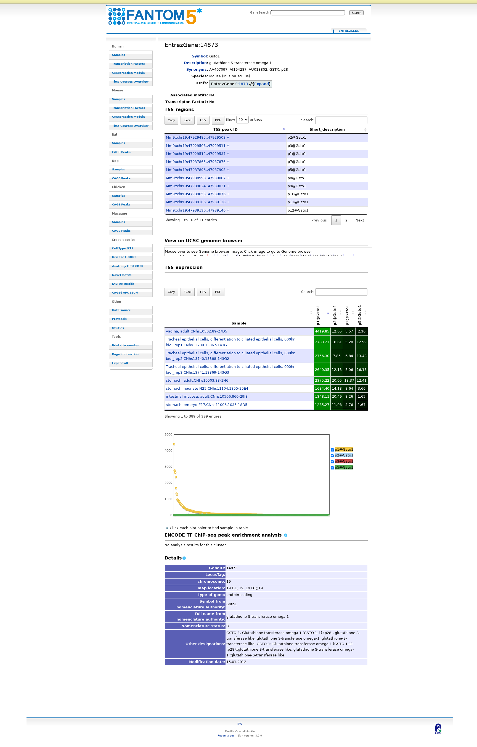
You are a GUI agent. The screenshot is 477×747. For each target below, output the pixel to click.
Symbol (199, 56)
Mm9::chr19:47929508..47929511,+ (198, 146)
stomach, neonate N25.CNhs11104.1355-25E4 (207, 388)
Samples (118, 54)
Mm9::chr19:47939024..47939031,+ (198, 186)
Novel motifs (121, 274)
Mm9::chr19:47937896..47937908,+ (198, 170)
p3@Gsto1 (344, 461)
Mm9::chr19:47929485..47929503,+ (198, 137)
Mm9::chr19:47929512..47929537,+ (198, 154)
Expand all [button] (120, 363)
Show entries (244, 119)
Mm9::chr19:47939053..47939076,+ (198, 194)
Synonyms (196, 69)
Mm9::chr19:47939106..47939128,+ (198, 202)
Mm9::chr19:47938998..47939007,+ (198, 178)
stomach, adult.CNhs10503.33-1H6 (197, 380)
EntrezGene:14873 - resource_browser (151, 13)
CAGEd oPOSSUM (125, 292)
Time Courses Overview (130, 81)
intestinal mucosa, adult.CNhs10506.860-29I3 (207, 396)
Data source (121, 310)
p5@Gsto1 (344, 467)
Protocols (119, 318)
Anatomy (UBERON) (127, 266)
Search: (307, 120)
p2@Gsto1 (344, 455)
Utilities (118, 327)
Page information (125, 354)
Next (360, 220)
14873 (242, 84)
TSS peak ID (225, 129)
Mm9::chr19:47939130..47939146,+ (198, 210)
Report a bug (226, 735)
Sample (239, 323)
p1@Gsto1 (344, 449)
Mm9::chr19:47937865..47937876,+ (198, 162)
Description (195, 63)
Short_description (327, 129)
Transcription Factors (128, 63)
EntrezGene (349, 31)
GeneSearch (259, 12)
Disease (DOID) (124, 256)
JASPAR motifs (123, 283)
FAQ (239, 723)
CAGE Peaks (121, 152)
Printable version (125, 345)
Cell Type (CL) (122, 248)
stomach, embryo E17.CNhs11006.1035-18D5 (206, 405)
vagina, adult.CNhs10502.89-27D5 (196, 331)
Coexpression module (128, 72)
